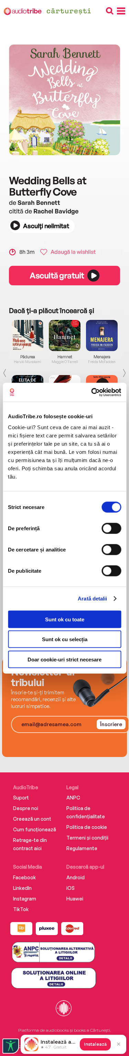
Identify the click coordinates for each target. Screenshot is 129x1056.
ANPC (73, 797)
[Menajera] (102, 335)
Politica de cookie (86, 827)
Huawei (74, 899)
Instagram (24, 899)
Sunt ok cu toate (64, 619)
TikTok (21, 909)
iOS (70, 888)
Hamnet (64, 357)
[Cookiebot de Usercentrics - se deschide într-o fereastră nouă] (92, 392)
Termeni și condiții (87, 838)
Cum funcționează (34, 829)
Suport (21, 797)
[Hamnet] (65, 335)
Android (75, 877)
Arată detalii (92, 598)
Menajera (102, 357)
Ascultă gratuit (57, 275)
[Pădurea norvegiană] (27, 335)
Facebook (24, 877)
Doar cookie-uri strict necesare (64, 659)
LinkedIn (22, 888)
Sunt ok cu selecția (64, 639)
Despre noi (25, 808)
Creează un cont (32, 819)
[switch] (111, 528)
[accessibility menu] (10, 1046)
